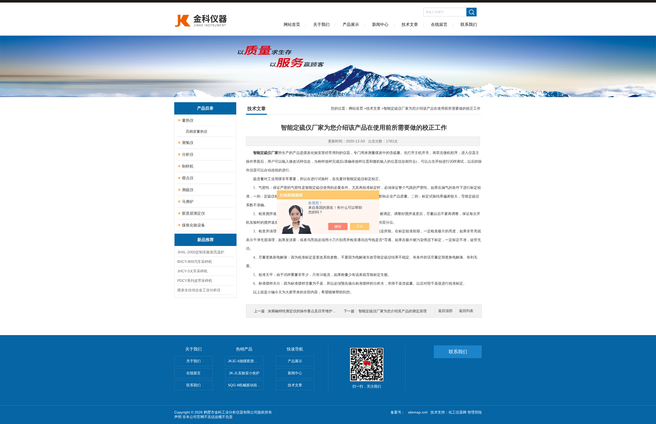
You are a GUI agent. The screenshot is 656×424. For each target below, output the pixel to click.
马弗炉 (187, 201)
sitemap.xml (417, 412)
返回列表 (466, 311)
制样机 (187, 166)
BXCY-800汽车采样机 (194, 262)
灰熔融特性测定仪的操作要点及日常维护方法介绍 (307, 311)
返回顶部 (445, 311)
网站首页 (292, 24)
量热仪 (187, 120)
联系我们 (468, 24)
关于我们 (321, 24)
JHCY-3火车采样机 (192, 271)
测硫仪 (187, 190)
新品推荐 (205, 239)
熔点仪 (187, 178)
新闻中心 (380, 24)
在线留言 (439, 24)
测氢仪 (187, 142)
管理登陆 (474, 412)
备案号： (398, 412)
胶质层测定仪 (193, 213)
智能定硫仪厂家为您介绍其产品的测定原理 (392, 311)
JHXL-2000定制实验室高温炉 (200, 252)
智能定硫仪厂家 (265, 153)
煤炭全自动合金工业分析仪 (198, 290)
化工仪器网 (457, 412)
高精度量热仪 (196, 131)
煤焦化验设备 (193, 225)
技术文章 (410, 24)
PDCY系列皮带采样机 (194, 280)
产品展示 (351, 24)
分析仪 (187, 154)
